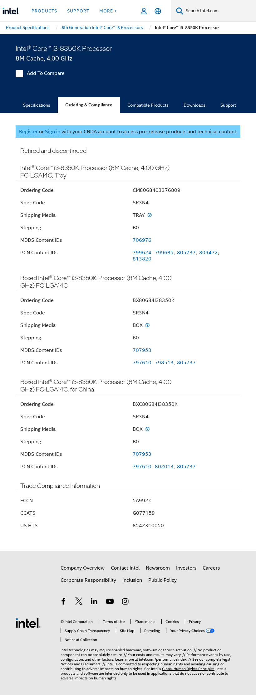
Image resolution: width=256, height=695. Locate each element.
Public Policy (162, 580)
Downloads (194, 105)
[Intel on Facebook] (63, 602)
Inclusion (132, 580)
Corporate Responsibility (88, 580)
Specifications (36, 105)
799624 (142, 253)
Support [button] (78, 11)
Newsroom (158, 568)
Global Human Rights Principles (188, 668)
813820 (142, 259)
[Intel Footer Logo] (28, 623)
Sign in (52, 132)
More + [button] (108, 11)
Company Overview (83, 568)
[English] (158, 11)
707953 (142, 350)
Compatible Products (148, 105)
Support (228, 105)
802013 (164, 467)
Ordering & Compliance (88, 105)
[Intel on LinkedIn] (94, 602)
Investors (186, 568)
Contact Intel (125, 568)
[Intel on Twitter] (79, 602)
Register (28, 132)
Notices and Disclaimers (81, 664)
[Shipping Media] (149, 215)
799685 (164, 253)
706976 (142, 240)
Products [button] (44, 11)
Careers (211, 568)
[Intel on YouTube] (110, 602)
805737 (186, 253)
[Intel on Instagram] (125, 602)
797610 (142, 363)
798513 (164, 363)
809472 (208, 253)
